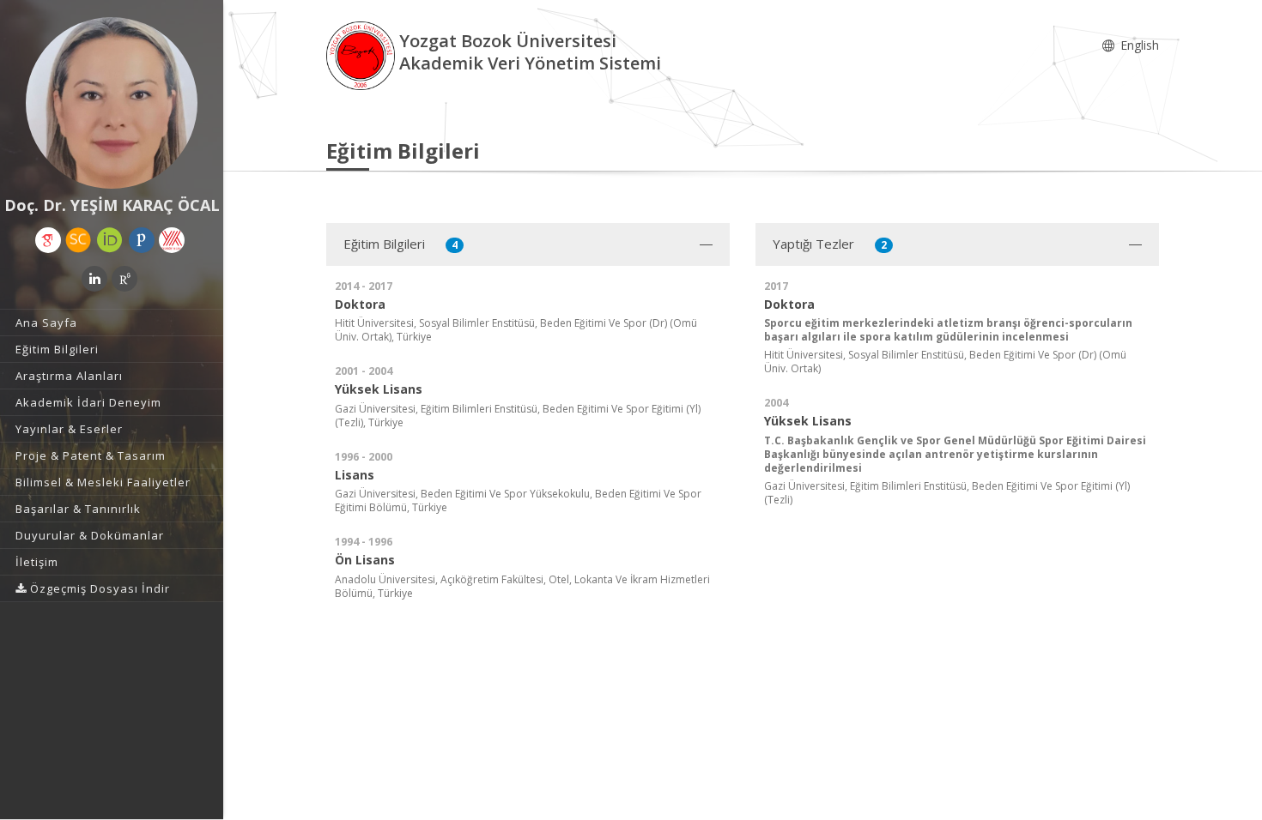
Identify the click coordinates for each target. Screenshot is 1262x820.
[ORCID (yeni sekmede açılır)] (109, 240)
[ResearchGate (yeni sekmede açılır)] (124, 279)
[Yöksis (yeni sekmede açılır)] (172, 240)
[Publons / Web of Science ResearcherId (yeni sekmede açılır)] (142, 240)
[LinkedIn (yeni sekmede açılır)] (94, 279)
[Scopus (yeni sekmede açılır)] (78, 240)
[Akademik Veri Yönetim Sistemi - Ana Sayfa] (362, 54)
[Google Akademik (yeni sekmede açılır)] (48, 240)
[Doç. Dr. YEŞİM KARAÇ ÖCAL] (111, 103)
